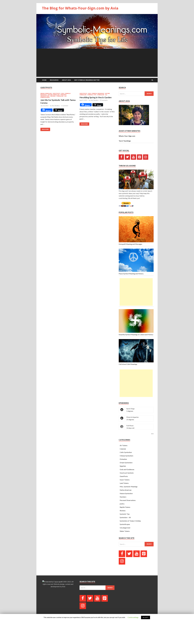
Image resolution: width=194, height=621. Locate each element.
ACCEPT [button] (145, 617)
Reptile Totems (125, 507)
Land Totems (124, 483)
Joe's (152, 433)
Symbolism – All (125, 517)
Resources (54, 80)
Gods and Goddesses (127, 469)
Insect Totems (125, 480)
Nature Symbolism (54, 94)
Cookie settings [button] (133, 617)
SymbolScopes (45, 97)
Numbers (123, 497)
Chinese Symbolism (126, 456)
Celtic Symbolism (126, 452)
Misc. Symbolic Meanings (96, 93)
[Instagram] (145, 157)
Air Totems (123, 445)
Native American (125, 490)
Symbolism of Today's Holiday (130, 521)
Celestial (123, 449)
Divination (123, 459)
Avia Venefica (56, 105)
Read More (45, 129)
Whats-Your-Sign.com (127, 136)
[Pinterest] (139, 157)
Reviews (52, 96)
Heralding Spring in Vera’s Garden (96, 97)
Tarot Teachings (125, 141)
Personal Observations (128, 500)
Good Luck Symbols (127, 473)
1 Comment (64, 105)
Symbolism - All (61, 96)
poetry (122, 504)
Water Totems (125, 531)
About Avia (66, 80)
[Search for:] (136, 93)
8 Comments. (104, 100)
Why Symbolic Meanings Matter (86, 80)
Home (44, 80)
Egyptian (123, 466)
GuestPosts (56, 93)
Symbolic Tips (91, 94)
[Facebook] (121, 157)
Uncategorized (125, 528)
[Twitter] (127, 157)
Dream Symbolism (46, 93)
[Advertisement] (97, 63)
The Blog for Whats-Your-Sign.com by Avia (80, 8)
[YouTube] (133, 157)
